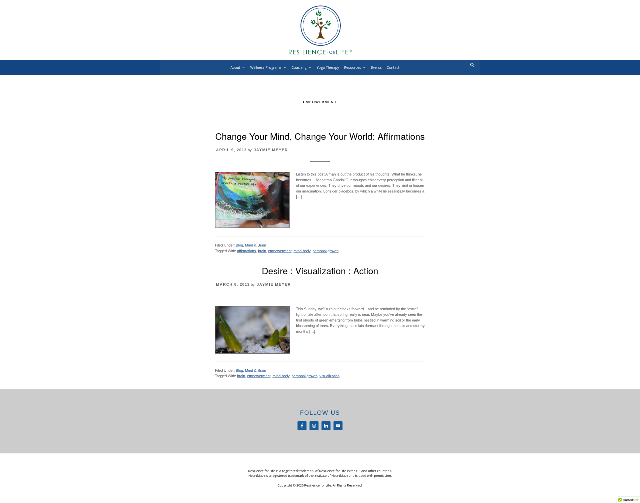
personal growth (325, 251)
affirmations (246, 251)
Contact (393, 67)
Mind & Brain (255, 245)
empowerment (280, 251)
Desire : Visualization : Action (320, 270)
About (235, 67)
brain (262, 251)
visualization (330, 376)
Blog (239, 245)
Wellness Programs (266, 67)
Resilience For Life (320, 30)
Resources (352, 67)
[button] (472, 66)
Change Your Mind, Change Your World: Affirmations (320, 136)
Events (376, 67)
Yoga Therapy (327, 67)
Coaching (299, 67)
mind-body (302, 251)
